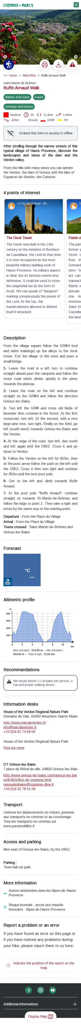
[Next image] (76, 32)
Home (13, 75)
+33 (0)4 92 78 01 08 (19, 726)
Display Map (37, 1016)
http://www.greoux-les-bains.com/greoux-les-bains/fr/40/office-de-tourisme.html (40, 714)
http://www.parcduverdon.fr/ (24, 659)
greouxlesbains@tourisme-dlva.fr (28, 721)
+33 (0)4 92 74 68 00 (19, 668)
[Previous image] (5, 32)
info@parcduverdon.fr (20, 664)
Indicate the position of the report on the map (43, 902)
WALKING (29, 75)
